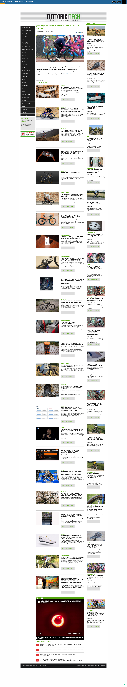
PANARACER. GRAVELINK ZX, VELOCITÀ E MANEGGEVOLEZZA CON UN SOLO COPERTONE (95, 508)
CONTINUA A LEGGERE (67, 99)
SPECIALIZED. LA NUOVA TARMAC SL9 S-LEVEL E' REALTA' (72, 173)
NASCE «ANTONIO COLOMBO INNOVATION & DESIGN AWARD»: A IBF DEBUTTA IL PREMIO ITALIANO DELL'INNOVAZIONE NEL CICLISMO (72, 580)
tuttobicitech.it (67, 74)
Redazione (84, 665)
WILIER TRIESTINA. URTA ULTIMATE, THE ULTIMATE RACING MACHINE (71, 130)
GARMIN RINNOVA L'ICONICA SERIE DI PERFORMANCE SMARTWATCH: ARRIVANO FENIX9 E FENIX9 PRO (72, 153)
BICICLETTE (9, 1)
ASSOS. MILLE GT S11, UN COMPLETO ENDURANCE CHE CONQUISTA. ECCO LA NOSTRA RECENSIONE (95, 405)
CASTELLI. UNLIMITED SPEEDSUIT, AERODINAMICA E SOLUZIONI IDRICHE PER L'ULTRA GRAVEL (95, 475)
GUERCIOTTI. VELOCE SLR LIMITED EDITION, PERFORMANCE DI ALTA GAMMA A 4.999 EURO (94, 332)
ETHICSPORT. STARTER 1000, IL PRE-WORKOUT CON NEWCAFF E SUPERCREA (72, 344)
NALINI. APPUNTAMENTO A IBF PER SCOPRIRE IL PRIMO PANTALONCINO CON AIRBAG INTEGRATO (71, 516)
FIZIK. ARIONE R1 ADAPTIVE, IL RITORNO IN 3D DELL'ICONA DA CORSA (95, 75)
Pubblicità (78, 665)
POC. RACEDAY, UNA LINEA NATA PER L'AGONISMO (94, 203)
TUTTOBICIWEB (29, 1)
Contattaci (103, 665)
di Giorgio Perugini (40, 31)
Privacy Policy (90, 665)
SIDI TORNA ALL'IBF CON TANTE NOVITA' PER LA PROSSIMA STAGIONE (72, 88)
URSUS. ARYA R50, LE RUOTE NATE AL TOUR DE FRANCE (95, 299)
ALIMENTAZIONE (26, 30)
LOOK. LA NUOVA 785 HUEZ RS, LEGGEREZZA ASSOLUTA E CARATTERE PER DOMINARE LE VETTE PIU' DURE (72, 494)
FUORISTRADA (26, 70)
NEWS (23, 91)
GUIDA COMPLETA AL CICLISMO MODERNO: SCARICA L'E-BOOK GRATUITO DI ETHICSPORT (70, 452)
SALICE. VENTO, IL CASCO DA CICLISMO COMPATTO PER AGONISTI (95, 236)
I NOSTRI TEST (91, 23)
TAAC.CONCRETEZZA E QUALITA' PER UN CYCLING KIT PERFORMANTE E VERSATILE (96, 439)
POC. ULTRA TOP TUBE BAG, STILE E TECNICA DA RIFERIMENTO (95, 108)
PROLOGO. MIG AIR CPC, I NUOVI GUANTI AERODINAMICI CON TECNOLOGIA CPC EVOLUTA (26, 127)
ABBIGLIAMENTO (26, 27)
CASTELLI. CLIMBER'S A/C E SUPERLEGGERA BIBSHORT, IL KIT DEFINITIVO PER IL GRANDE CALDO (95, 41)
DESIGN (24, 52)
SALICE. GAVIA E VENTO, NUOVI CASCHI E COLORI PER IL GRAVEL (72, 365)
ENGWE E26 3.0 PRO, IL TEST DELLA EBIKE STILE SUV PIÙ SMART (95, 139)
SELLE (23, 106)
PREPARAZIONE (19, 1)
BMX (23, 39)
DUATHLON (25, 58)
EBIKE (23, 61)
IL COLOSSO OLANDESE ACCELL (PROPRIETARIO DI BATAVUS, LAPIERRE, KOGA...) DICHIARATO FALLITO (72, 409)
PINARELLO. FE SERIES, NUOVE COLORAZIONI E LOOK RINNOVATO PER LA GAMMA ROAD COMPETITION (72, 110)
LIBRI (23, 79)
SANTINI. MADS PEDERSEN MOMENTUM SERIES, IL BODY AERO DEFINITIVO (95, 171)
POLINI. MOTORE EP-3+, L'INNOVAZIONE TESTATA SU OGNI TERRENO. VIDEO (61, 650)
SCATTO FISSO (26, 103)
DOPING (24, 55)
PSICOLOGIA (25, 97)
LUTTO (24, 82)
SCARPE (24, 100)
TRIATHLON (25, 115)
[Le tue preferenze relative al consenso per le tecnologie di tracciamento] (124, 684)
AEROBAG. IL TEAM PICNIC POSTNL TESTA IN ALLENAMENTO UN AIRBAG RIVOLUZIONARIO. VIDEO (60, 644)
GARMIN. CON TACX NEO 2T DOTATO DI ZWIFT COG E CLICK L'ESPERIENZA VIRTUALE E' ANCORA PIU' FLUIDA (72, 259)
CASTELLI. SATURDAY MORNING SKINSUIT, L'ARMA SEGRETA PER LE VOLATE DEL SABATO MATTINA (95, 614)
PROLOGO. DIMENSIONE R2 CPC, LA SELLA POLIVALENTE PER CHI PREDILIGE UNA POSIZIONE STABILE (95, 546)
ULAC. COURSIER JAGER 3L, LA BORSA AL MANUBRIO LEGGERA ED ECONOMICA (72, 557)
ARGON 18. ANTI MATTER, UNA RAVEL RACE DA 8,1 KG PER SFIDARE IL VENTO (72, 301)
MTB (23, 88)
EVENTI (24, 67)
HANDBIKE (25, 76)
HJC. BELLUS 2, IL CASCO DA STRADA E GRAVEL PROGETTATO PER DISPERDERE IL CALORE (72, 195)
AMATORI (24, 33)
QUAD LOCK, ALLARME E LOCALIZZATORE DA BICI (68, 323)
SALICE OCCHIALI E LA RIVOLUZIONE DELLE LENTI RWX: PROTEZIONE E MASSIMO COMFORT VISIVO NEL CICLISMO (95, 367)
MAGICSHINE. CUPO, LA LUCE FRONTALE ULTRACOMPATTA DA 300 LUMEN (72, 237)
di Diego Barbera (90, 143)
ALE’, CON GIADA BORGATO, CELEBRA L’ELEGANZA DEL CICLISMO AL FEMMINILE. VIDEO (59, 655)
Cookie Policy (97, 665)
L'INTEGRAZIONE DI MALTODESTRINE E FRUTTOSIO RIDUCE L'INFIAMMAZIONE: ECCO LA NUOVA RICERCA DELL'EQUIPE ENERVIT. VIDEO (61, 660)
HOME (2, 1)
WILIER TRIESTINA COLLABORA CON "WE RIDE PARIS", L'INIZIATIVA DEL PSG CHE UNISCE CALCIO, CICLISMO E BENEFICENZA (72, 281)
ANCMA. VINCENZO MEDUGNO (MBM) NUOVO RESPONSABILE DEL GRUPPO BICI (72, 430)
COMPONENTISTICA (27, 49)
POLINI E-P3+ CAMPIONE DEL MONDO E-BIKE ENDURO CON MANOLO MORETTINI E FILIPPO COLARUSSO (72, 473)
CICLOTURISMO (26, 46)
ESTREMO (24, 64)
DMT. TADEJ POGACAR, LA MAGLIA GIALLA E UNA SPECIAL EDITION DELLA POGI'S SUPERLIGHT (72, 537)
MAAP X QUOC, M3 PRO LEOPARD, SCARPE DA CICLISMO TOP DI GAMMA (94, 267)
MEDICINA (24, 85)
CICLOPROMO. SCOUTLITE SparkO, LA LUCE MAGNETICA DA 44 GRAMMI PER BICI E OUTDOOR (59, 638)
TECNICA (24, 112)
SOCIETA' (24, 109)
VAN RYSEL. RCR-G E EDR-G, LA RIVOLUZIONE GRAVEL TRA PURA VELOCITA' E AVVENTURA (70, 217)
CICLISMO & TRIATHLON (25, 42)
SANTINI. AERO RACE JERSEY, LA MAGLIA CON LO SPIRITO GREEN (95, 577)
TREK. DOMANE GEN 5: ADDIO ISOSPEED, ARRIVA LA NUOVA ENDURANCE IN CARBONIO (72, 388)
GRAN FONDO (25, 73)
